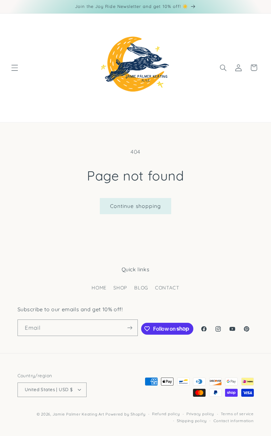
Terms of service (237, 413)
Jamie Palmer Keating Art (78, 414)
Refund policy (166, 413)
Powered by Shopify (125, 414)
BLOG (141, 288)
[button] (14, 67)
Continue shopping (135, 206)
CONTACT (167, 288)
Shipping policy (192, 420)
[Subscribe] (129, 327)
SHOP (120, 288)
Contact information (233, 420)
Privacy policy (200, 413)
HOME (99, 288)
